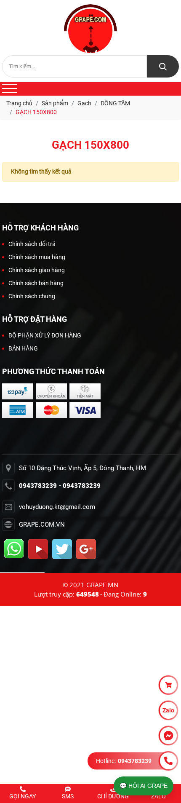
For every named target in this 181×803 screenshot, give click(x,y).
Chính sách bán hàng (36, 283)
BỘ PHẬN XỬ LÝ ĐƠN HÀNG (44, 335)
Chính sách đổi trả (32, 244)
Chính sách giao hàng (36, 270)
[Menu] (9, 89)
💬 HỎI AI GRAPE (144, 785)
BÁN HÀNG (23, 348)
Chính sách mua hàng (36, 257)
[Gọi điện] (168, 760)
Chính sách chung (31, 296)
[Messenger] (168, 735)
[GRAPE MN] (90, 28)
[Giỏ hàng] (168, 685)
